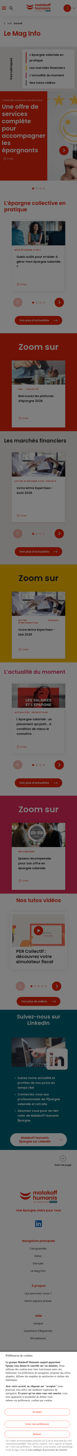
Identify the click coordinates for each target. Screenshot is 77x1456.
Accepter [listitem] (37, 1412)
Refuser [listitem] (37, 1434)
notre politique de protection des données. (48, 1450)
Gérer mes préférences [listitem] (37, 1424)
